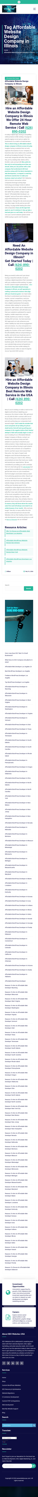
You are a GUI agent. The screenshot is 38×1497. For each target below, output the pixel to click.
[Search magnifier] (34, 1425)
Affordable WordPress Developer (15, 981)
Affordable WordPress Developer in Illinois (18, 910)
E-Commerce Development (10, 1397)
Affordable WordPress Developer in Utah (18, 724)
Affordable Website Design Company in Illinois (19, 52)
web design (26, 467)
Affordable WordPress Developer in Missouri (19, 840)
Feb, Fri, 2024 (29, 571)
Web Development (8, 1405)
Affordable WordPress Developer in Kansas (19, 896)
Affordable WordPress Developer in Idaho (18, 914)
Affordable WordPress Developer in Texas (18, 729)
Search (7, 585)
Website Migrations (8, 1393)
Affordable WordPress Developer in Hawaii (18, 918)
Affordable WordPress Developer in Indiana (19, 905)
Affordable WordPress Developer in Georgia (19, 923)
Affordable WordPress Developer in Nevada (19, 823)
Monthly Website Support (10, 1409)
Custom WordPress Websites (11, 1385)
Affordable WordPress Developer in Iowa (18, 901)
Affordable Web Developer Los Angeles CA (18, 666)
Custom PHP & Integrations (11, 1401)
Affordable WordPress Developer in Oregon (18, 767)
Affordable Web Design (12, 78)
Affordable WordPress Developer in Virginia (19, 713)
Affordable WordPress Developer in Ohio (18, 778)
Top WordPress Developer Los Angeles (17, 682)
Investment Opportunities (18, 1285)
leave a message (11, 519)
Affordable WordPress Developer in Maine (18, 878)
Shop (3, 1381)
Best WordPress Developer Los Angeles (17, 671)
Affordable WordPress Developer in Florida (18, 927)
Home (6, 50)
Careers (15, 1312)
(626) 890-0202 (22, 129)
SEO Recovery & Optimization (11, 1389)
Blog (3, 1412)
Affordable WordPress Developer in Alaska (18, 970)
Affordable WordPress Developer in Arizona (19, 965)
